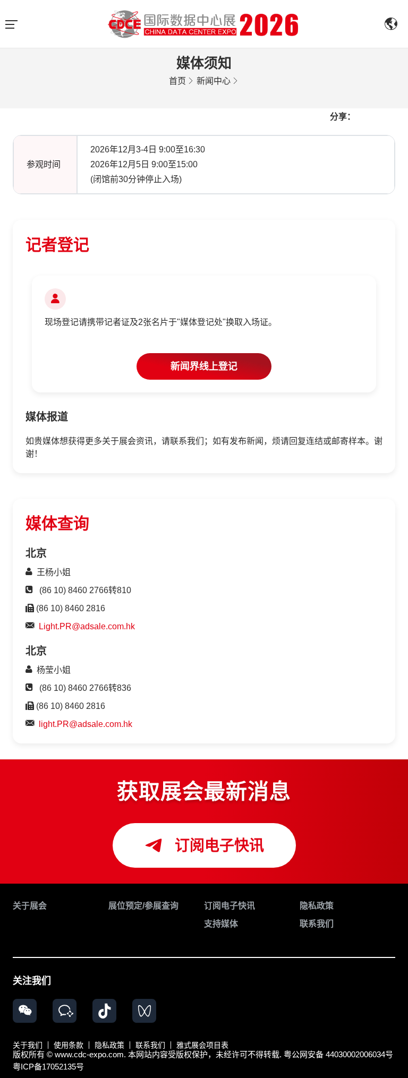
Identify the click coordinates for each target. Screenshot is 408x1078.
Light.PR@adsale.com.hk (87, 626)
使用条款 (68, 1045)
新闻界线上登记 (204, 366)
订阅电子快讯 (217, 845)
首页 (177, 80)
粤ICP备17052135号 (48, 1066)
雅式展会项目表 (202, 1045)
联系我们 (150, 1045)
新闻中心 (214, 80)
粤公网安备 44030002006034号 (338, 1054)
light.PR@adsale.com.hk (85, 724)
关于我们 (27, 1045)
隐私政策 (109, 1045)
